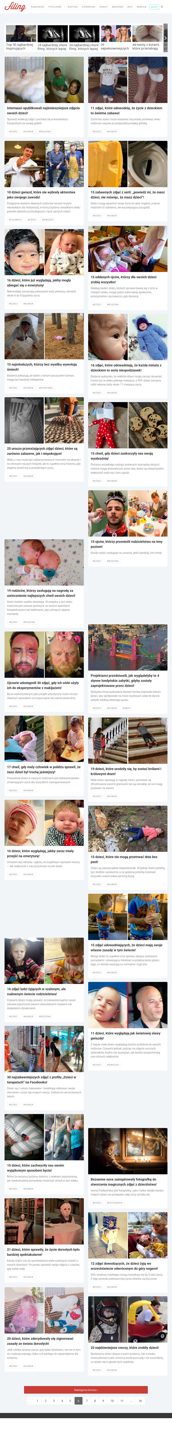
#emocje (142, 6)
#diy (130, 6)
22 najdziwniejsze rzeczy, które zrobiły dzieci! (125, 1348)
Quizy (154, 6)
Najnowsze (37, 6)
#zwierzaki (88, 6)
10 (112, 1401)
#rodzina (45, 131)
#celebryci (15, 219)
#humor (28, 131)
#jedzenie (117, 6)
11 (121, 1401)
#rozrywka (46, 387)
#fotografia (115, 1202)
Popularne (54, 6)
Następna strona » (86, 1390)
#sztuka (73, 6)
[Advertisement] (44, 510)
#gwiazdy (48, 219)
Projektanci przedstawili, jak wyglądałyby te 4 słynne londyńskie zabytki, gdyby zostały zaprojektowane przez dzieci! (125, 681)
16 (140, 1401)
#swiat (127, 708)
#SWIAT (104, 6)
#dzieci (13, 131)
